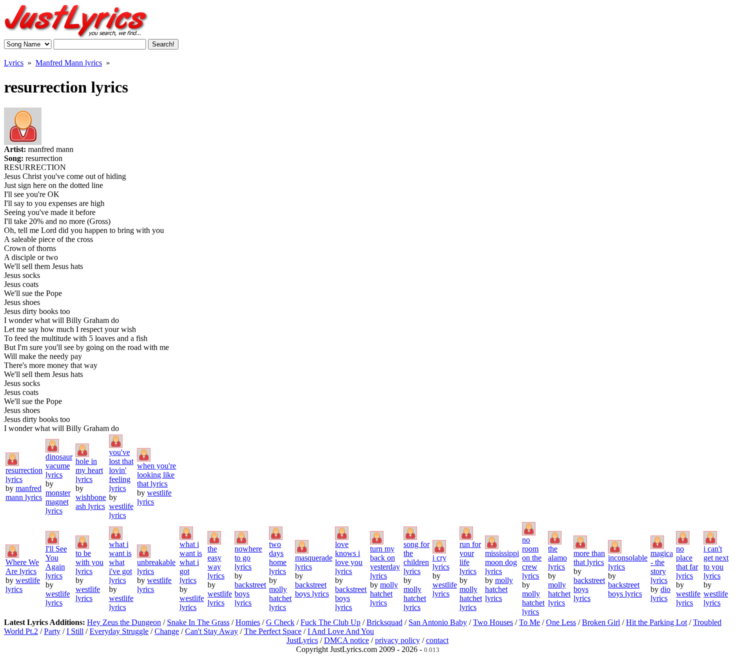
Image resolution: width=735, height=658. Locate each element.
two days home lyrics (277, 558)
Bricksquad (384, 622)
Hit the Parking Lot (656, 622)
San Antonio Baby (437, 622)
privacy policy (397, 640)
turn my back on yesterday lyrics (385, 562)
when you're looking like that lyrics (156, 475)
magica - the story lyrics (661, 566)
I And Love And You (341, 631)
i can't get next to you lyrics (716, 562)
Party (52, 631)
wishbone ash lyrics (91, 501)
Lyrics (14, 62)
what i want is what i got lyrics (191, 562)
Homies (248, 622)
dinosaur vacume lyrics (59, 465)
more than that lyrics (589, 557)
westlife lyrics (121, 511)
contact (437, 640)
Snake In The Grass (198, 622)
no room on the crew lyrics (532, 558)
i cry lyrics (441, 562)
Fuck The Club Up (330, 622)
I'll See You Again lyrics (56, 562)
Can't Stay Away (211, 631)
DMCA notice (346, 640)
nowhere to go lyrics (248, 557)
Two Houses (493, 622)
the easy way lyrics (216, 562)
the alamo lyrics (557, 557)
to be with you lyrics (90, 562)
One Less (561, 622)
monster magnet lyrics (58, 501)
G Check (280, 622)
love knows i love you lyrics (348, 558)
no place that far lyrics (687, 562)
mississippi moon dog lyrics (502, 562)
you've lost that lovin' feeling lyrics (121, 470)
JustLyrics (302, 640)
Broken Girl (601, 622)
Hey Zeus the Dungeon (124, 622)
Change (166, 631)
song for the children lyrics (417, 558)
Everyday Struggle (119, 631)
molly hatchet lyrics (280, 598)
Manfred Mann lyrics (69, 62)
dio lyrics (660, 593)
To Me (529, 622)
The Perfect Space (273, 631)
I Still (75, 631)
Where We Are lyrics (22, 567)
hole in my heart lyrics (89, 470)
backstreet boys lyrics (312, 589)
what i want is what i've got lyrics (120, 562)
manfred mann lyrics (24, 493)
